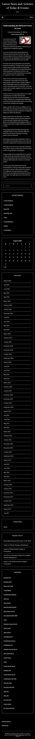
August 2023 (7, 411)
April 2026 (7, 297)
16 (29, 254)
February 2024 (8, 387)
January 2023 (8, 440)
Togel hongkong (8, 205)
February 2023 (8, 436)
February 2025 (8, 338)
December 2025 (8, 313)
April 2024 (7, 378)
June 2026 (7, 289)
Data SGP (6, 209)
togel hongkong (6, 721)
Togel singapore (8, 200)
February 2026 (8, 305)
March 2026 (7, 301)
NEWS (5, 527)
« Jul (5, 267)
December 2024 (8, 346)
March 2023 (7, 431)
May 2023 (6, 423)
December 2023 (8, 395)
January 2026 (8, 309)
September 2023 (8, 407)
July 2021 (6, 513)
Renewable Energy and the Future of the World (17, 541)
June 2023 (7, 419)
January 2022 (8, 489)
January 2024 (8, 391)
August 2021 (7, 509)
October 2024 (8, 354)
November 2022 (8, 448)
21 (21, 257)
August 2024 (7, 362)
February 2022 (8, 485)
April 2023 (7, 427)
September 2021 (8, 505)
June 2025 (7, 321)
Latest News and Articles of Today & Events (17, 6)
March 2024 (7, 383)
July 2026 (6, 285)
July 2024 (6, 366)
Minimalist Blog (20, 735)
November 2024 (8, 350)
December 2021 (8, 493)
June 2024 (7, 370)
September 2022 (8, 456)
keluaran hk (5, 725)
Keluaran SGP (8, 582)
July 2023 (6, 415)
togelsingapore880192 (17, 34)
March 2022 (7, 480)
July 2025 (6, 317)
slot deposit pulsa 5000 (10, 615)
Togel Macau (7, 230)
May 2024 (6, 374)
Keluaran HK (7, 578)
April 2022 (7, 476)
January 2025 (8, 342)
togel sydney (7, 704)
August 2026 (7, 281)
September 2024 (8, 358)
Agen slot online (8, 586)
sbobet (6, 226)
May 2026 (6, 293)
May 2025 (6, 325)
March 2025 (7, 334)
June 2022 (7, 468)
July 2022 (6, 464)
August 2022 (7, 460)
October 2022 (8, 452)
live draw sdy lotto (9, 708)
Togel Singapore (8, 221)
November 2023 (8, 399)
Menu (31, 17)
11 (9, 254)
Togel (5, 217)
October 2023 (8, 403)
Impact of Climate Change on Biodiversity (16, 545)
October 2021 (8, 501)
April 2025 (7, 330)
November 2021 (8, 497)
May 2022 (6, 472)
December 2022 (8, 444)
